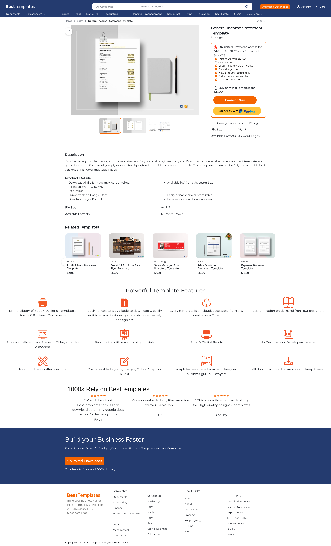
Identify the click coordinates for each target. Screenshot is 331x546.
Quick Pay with (229, 111)
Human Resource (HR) (126, 513)
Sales (80, 20)
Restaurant (173, 14)
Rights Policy (235, 512)
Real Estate (222, 14)
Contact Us (191, 509)
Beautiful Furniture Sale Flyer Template (125, 267)
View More (253, 14)
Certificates (154, 495)
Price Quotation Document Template (210, 267)
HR (52, 14)
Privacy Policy (235, 523)
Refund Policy (235, 496)
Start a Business (157, 528)
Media (237, 14)
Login (256, 123)
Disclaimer (233, 529)
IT (125, 14)
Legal (116, 524)
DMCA (231, 534)
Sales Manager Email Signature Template (167, 267)
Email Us (190, 515)
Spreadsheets (34, 14)
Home (68, 20)
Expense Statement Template (253, 267)
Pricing (189, 526)
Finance (64, 14)
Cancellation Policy (238, 501)
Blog (187, 531)
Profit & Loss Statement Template (82, 267)
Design (218, 37)
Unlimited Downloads (275, 6)
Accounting (111, 14)
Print (189, 14)
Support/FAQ (193, 520)
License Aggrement (239, 507)
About (188, 504)
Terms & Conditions (238, 518)
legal (78, 14)
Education (203, 14)
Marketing (92, 14)
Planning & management (146, 14)
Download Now (235, 100)
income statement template (237, 161)
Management (121, 530)
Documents (13, 14)
